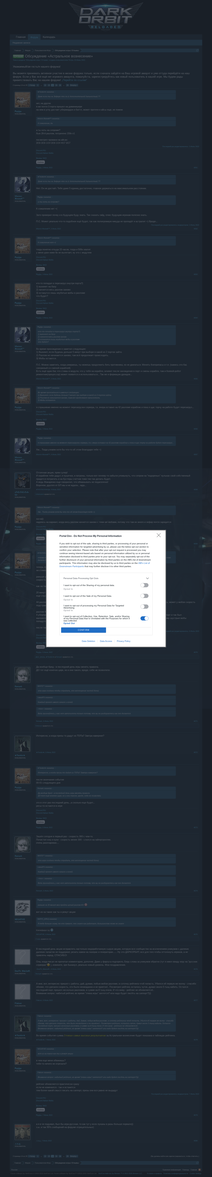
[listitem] (106, 578)
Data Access (106, 641)
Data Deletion (88, 641)
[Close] (160, 536)
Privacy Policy (123, 641)
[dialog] (106, 588)
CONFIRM (83, 630)
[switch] (144, 585)
